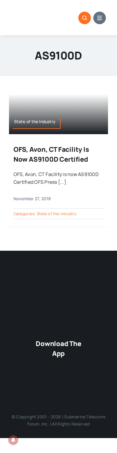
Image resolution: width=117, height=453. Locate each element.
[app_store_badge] (58, 364)
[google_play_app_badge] (58, 383)
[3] (58, 277)
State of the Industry (56, 213)
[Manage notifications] (13, 440)
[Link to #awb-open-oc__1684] (99, 18)
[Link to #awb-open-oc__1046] (84, 18)
